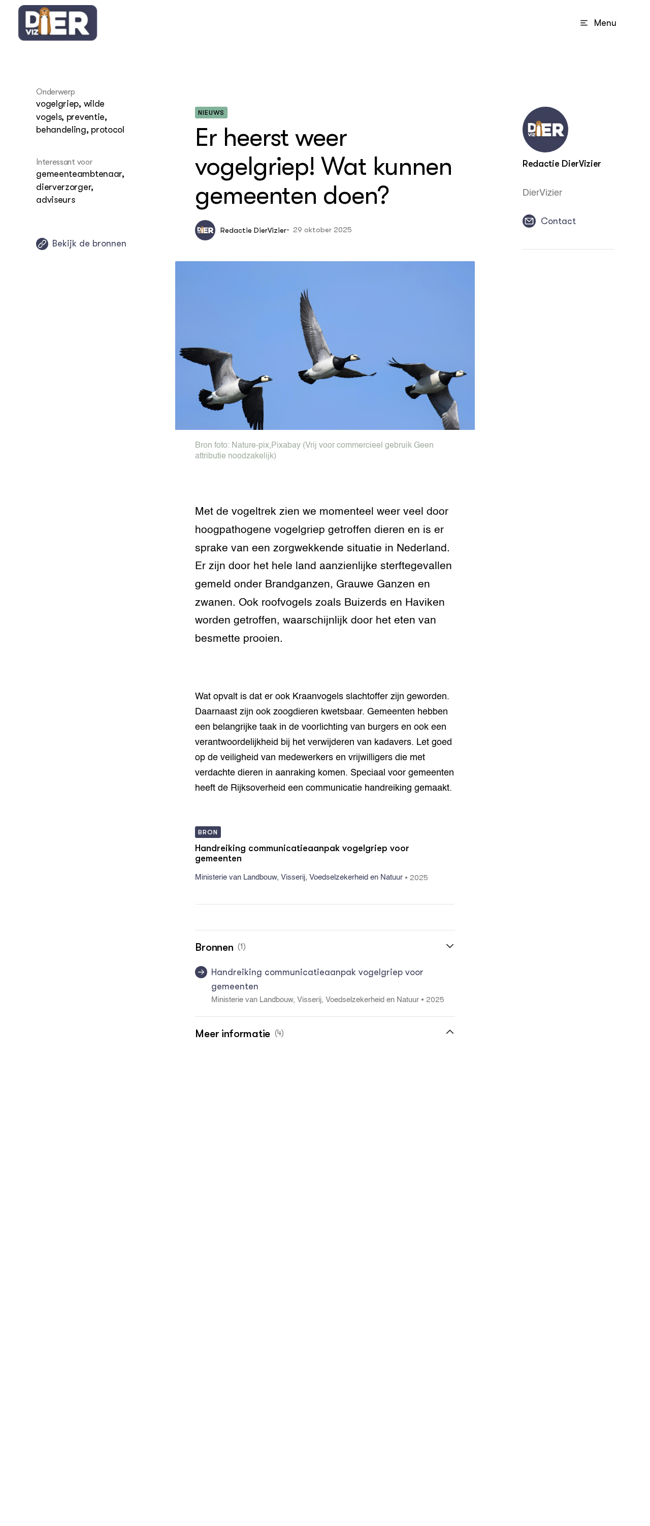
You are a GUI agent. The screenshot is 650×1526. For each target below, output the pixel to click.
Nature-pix (250, 446)
